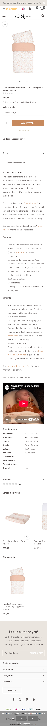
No (33, 718)
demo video (13, 336)
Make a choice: (10, 107)
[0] (42, 8)
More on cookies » (24, 723)
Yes (21, 718)
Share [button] (5, 153)
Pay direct (23, 131)
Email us (12, 690)
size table (20, 252)
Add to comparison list (16, 163)
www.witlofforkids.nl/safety (18, 366)
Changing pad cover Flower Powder (15, 542)
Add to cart (28, 123)
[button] (4, 16)
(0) (14, 93)
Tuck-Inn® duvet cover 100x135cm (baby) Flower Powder (14, 607)
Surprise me (36, 653)
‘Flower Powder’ (31, 203)
